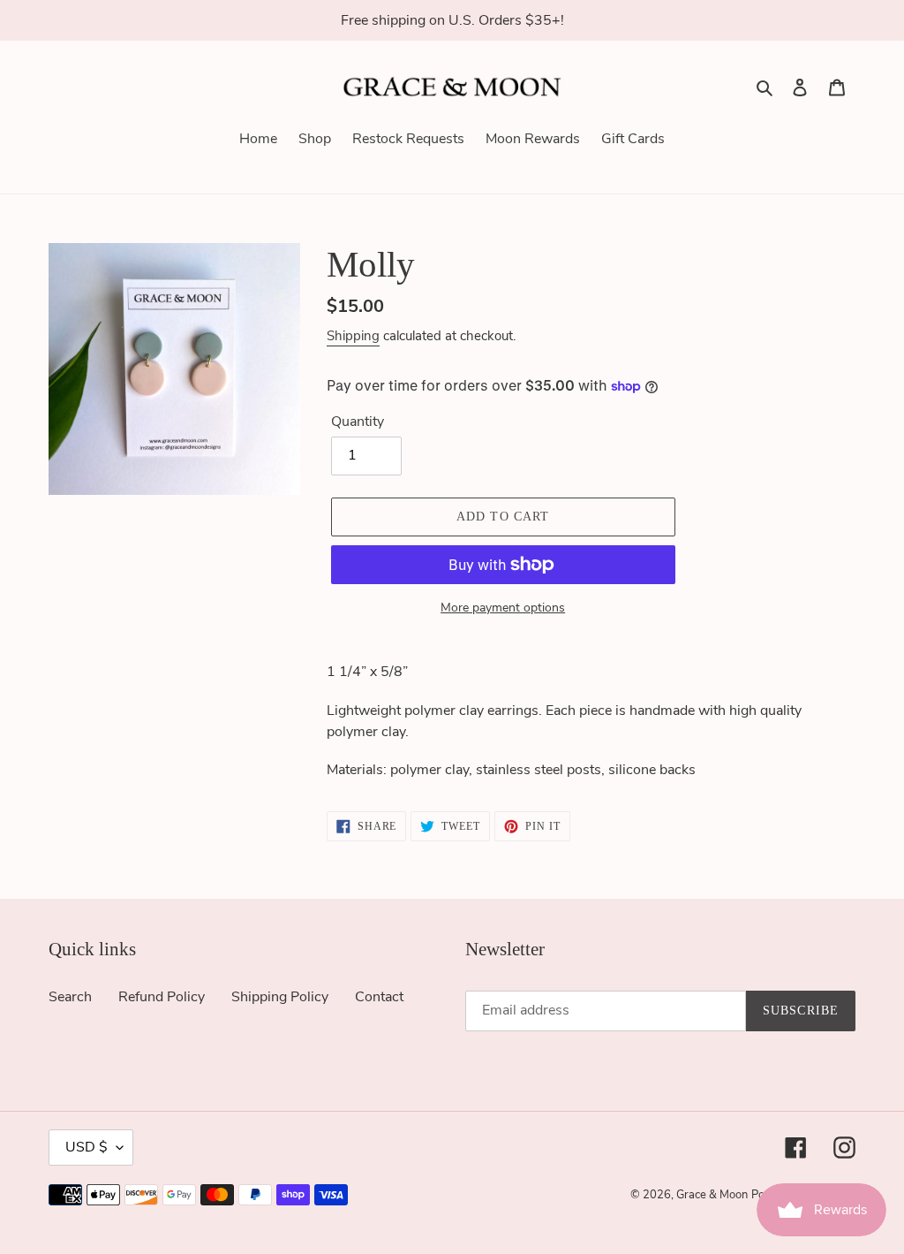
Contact (379, 997)
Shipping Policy (279, 997)
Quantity (357, 421)
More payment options (503, 607)
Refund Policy (161, 997)
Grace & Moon (712, 1195)
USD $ (86, 1147)
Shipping (353, 336)
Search (70, 997)
